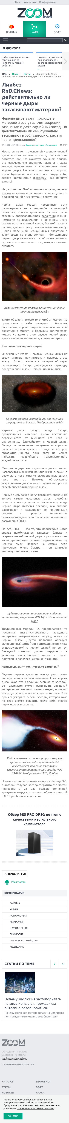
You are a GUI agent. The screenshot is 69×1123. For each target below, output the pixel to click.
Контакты (20, 1054)
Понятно (13, 1116)
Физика (15, 903)
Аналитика (30, 2)
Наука (34, 32)
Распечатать (18, 881)
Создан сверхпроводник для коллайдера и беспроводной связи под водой (52, 63)
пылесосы (40, 177)
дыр (16, 238)
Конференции (47, 2)
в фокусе (12, 48)
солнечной (60, 788)
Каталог (8, 1081)
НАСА (34, 620)
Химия (14, 909)
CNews (17, 2)
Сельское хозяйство (24, 940)
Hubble (52, 773)
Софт (57, 32)
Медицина (17, 946)
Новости (8, 1092)
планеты (49, 162)
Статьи (27, 74)
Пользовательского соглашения (35, 1108)
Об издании (8, 1051)
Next (65, 61)
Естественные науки (35, 145)
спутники (35, 162)
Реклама (22, 1051)
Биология (16, 934)
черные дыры (23, 674)
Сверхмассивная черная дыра (25, 418)
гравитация (18, 762)
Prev (54, 964)
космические (35, 666)
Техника (11, 32)
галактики (49, 215)
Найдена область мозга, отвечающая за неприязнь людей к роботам (15, 63)
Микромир (17, 921)
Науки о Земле (19, 928)
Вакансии (7, 1054)
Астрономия (51, 145)
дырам (6, 193)
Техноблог (43, 1081)
